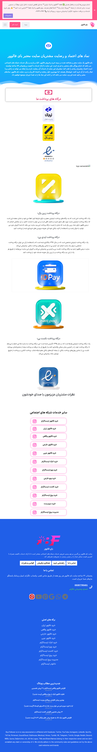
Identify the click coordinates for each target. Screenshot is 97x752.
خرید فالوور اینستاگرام (49, 421)
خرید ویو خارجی (50, 478)
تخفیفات (8, 15)
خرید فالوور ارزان (49, 428)
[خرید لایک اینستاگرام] (35, 462)
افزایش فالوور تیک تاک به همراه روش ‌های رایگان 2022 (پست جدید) (48, 718)
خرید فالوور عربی (49, 453)
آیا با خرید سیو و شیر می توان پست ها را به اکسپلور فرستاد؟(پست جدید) (48, 706)
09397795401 (81, 585)
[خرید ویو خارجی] (35, 479)
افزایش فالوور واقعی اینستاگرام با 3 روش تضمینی (48, 688)
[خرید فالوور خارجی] (35, 445)
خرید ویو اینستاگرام (49, 470)
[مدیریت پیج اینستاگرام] (35, 512)
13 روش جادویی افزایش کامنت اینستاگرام (48, 712)
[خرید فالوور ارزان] (35, 429)
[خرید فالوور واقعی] (35, 436)
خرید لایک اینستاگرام (50, 461)
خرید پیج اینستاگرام (49, 495)
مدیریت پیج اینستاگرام (50, 512)
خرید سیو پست (50, 503)
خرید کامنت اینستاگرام (49, 486)
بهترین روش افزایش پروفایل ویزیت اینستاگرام (48, 700)
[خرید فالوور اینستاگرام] (35, 421)
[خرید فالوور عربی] (35, 453)
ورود (25, 24)
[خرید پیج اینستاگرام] (35, 495)
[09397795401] (90, 587)
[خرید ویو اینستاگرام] (35, 470)
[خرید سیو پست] (35, 504)
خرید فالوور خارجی (50, 444)
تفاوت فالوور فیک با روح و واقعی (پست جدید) (48, 694)
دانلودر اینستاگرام (48, 664)
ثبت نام (15, 24)
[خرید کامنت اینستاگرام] (35, 487)
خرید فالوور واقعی (50, 436)
